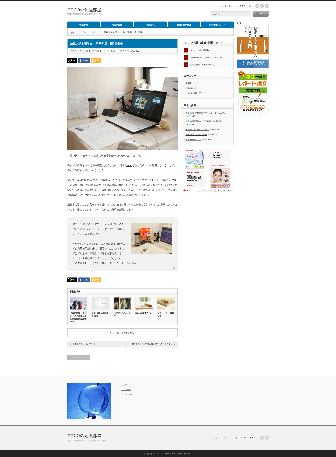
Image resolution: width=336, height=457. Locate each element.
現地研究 (83, 24)
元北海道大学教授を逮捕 (100, 314)
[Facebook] (267, 438)
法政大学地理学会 (103, 155)
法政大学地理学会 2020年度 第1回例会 (204, 121)
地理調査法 (117, 24)
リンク (124, 384)
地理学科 (189, 88)
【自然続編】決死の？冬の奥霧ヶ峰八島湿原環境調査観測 (78, 317)
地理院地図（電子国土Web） (202, 65)
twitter (262, 6)
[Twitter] (262, 438)
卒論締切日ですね (143, 313)
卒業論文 (150, 24)
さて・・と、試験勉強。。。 (165, 314)
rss (257, 6)
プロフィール (245, 6)
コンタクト (229, 6)
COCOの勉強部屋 (84, 10)
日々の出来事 (95, 51)
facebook (267, 6)
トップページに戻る (78, 357)
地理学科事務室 (184, 24)
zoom (129, 165)
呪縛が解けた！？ (193, 139)
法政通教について (217, 24)
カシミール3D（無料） (200, 50)
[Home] (72, 32)
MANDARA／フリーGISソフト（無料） (207, 57)
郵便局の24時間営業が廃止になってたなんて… (152, 344)
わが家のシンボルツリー (122, 314)
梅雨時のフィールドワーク (84, 344)
